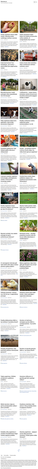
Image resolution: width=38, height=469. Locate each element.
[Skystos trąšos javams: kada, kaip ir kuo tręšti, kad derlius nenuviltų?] (28, 198)
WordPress (9, 466)
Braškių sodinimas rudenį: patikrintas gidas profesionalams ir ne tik (27, 122)
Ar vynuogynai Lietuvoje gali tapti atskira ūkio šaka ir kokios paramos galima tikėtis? (9, 264)
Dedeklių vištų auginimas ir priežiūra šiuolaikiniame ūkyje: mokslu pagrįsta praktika (9, 433)
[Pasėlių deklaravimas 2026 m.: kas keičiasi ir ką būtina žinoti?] (9, 312)
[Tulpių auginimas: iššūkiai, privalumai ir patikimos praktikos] (9, 369)
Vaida (2, 39)
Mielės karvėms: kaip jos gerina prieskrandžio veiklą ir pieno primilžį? (9, 405)
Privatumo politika (13, 453)
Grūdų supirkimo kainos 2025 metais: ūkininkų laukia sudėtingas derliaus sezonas (9, 36)
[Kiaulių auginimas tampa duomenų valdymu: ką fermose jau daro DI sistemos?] (9, 198)
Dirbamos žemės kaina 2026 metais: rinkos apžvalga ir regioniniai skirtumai (27, 294)
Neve (1, 466)
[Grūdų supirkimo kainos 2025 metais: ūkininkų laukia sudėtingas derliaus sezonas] (9, 27)
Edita (21, 41)
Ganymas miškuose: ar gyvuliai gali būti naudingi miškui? (27, 378)
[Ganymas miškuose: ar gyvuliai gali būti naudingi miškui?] (28, 369)
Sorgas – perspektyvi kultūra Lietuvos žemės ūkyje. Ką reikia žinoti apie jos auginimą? (28, 150)
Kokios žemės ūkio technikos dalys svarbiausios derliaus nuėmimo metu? (28, 64)
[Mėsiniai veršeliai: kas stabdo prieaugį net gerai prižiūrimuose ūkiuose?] (9, 226)
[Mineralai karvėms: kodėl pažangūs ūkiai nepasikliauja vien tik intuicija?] (9, 85)
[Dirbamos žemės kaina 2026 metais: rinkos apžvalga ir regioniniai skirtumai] (28, 285)
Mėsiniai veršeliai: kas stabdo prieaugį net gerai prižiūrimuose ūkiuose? (9, 235)
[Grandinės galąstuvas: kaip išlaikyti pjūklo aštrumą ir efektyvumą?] (9, 141)
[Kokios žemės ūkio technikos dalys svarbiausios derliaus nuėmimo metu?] (28, 55)
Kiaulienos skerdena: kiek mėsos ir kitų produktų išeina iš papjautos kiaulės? (28, 405)
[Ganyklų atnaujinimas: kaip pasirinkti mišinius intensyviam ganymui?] (9, 341)
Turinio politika (6, 453)
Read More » (7, 46)
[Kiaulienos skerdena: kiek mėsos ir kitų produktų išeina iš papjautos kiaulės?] (28, 396)
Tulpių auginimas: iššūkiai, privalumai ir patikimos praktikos (8, 378)
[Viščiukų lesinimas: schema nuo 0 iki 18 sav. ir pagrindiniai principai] (9, 285)
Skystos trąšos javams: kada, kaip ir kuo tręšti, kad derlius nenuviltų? (28, 207)
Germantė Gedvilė (4, 97)
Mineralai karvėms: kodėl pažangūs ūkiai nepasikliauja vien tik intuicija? (9, 94)
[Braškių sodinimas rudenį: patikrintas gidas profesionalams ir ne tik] (28, 113)
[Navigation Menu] (35, 2)
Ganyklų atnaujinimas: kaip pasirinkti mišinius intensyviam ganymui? (9, 350)
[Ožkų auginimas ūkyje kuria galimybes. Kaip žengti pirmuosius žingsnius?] (9, 113)
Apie (1, 453)
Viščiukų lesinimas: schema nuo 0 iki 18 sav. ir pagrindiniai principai (9, 294)
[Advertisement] (19, 14)
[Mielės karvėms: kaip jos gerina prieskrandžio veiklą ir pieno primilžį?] (9, 396)
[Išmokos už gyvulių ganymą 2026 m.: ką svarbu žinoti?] (28, 341)
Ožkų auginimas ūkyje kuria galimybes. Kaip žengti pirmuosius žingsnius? (8, 122)
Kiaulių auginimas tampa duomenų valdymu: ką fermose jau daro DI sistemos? (9, 207)
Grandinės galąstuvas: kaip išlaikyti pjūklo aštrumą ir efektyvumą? (8, 150)
